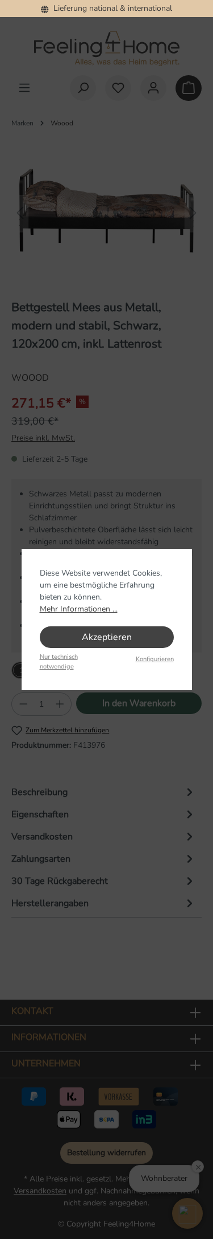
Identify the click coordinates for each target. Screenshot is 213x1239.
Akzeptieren (107, 637)
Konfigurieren (155, 659)
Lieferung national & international (110, 8)
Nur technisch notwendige (59, 662)
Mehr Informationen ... (79, 609)
